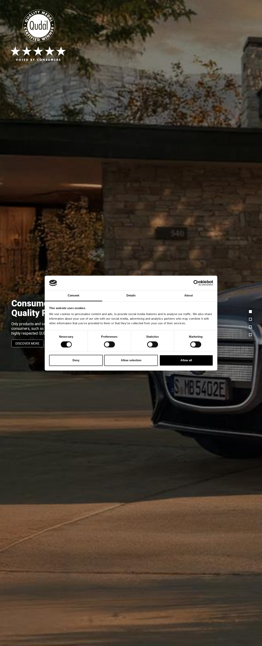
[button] (250, 311)
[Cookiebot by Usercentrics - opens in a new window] (196, 283)
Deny (76, 360)
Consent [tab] (73, 295)
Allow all (186, 360)
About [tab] (188, 295)
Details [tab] (131, 295)
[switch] (109, 344)
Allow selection (131, 360)
